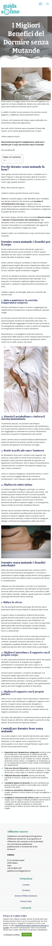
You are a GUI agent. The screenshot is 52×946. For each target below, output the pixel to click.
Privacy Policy (26, 901)
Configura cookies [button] (12, 935)
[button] (40, 4)
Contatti (26, 885)
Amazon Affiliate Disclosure (26, 896)
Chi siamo (26, 890)
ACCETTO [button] (26, 934)
